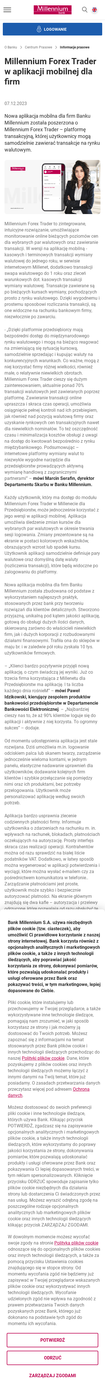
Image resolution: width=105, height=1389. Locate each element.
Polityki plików (43, 1058)
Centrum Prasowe (38, 47)
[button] (85, 10)
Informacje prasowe (74, 47)
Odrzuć (52, 1358)
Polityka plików (76, 1243)
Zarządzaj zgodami (63, 1377)
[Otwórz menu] (7, 9)
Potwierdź (52, 1340)
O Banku (10, 47)
